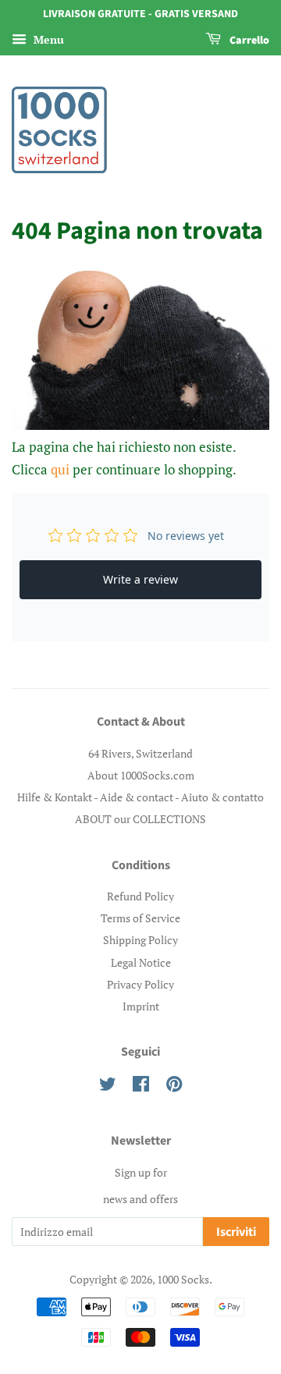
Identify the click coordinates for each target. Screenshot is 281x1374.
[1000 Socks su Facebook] (141, 1086)
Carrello (248, 40)
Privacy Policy (140, 984)
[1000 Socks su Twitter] (107, 1086)
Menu (47, 39)
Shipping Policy (140, 939)
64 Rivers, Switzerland (140, 753)
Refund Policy (140, 896)
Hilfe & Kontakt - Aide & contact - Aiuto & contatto (140, 797)
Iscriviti (236, 1232)
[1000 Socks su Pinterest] (174, 1086)
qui (60, 469)
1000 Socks (183, 1279)
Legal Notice (141, 962)
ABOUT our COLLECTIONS (140, 818)
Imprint (141, 1006)
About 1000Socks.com (140, 775)
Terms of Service (140, 918)
